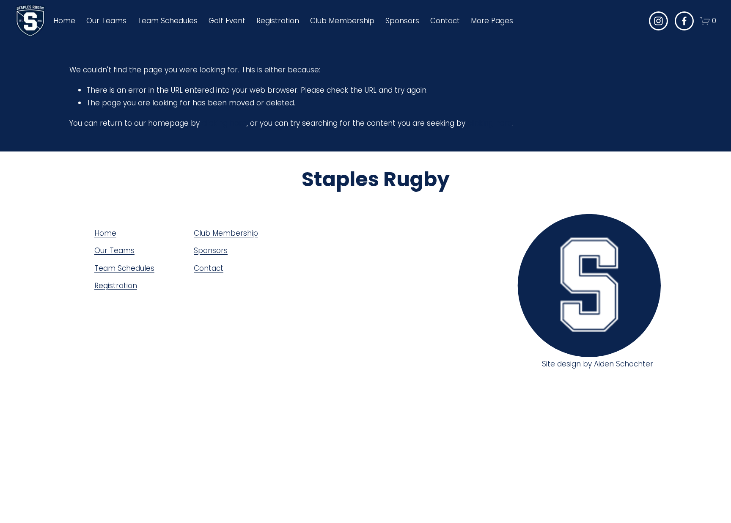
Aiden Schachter (623, 364)
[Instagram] (658, 20)
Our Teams (114, 250)
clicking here (224, 123)
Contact (445, 21)
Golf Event (227, 21)
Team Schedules (124, 268)
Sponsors (402, 21)
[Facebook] (684, 20)
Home (64, 21)
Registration (115, 286)
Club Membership (342, 21)
